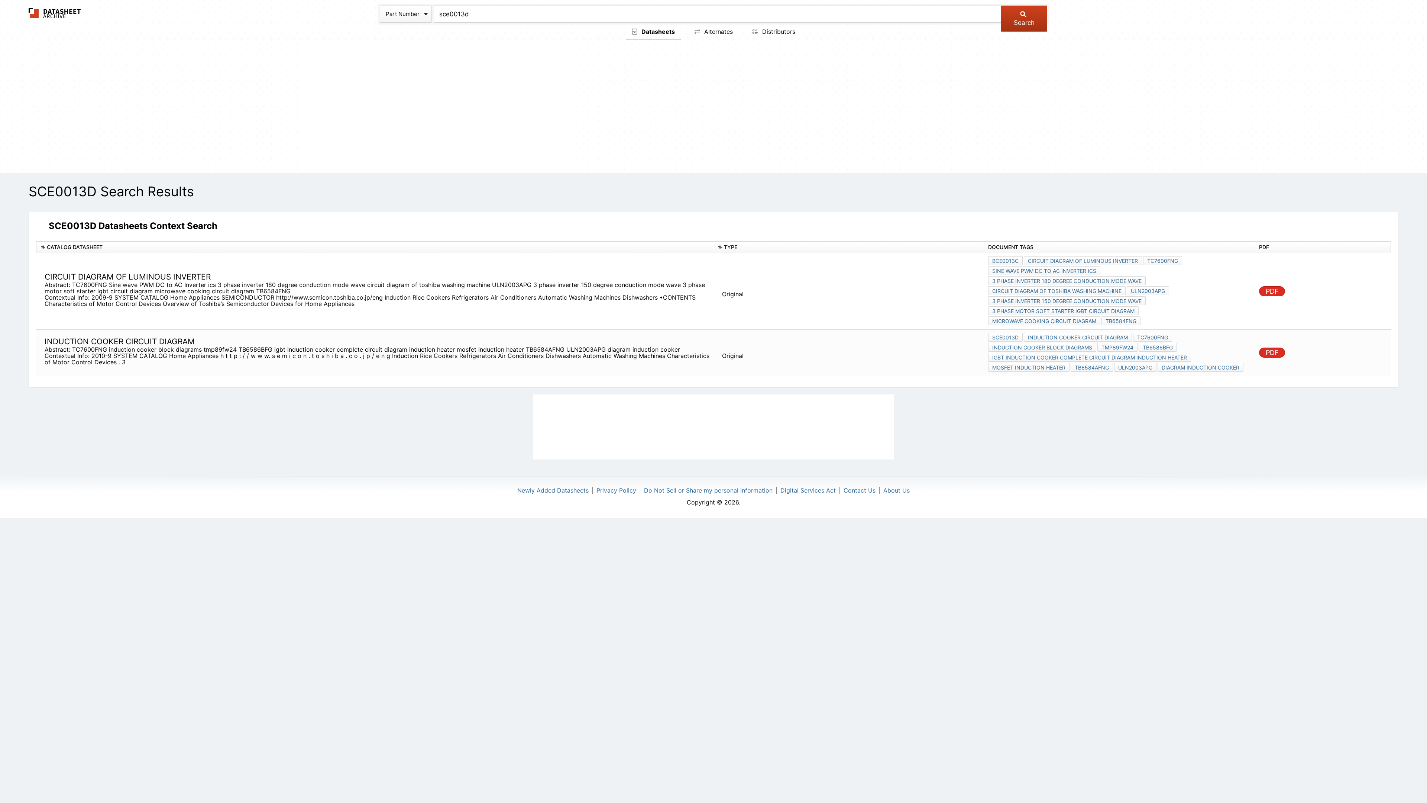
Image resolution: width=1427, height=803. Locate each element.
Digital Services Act (808, 490)
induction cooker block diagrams (1042, 347)
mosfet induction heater (1028, 367)
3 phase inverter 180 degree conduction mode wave (1067, 281)
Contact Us (860, 490)
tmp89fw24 (1117, 347)
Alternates (717, 31)
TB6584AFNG (1092, 367)
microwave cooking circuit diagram (1044, 321)
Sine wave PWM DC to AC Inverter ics (1044, 271)
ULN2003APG (1148, 291)
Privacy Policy (616, 490)
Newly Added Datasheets (553, 490)
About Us (896, 490)
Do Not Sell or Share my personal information (708, 490)
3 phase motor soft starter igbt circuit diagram (1063, 311)
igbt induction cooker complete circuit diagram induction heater (1089, 357)
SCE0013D (1005, 337)
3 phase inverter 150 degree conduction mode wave (1067, 301)
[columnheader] (375, 247)
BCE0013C (1005, 261)
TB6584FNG (1121, 321)
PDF (1272, 291)
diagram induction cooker (1200, 367)
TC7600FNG (1162, 261)
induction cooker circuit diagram (1078, 337)
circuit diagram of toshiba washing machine (1057, 291)
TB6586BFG (1158, 347)
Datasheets (657, 31)
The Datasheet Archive (55, 13)
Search (1024, 22)
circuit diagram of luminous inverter (1083, 261)
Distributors (777, 31)
